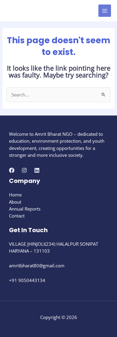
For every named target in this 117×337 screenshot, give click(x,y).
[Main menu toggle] (104, 11)
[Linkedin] (37, 170)
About (15, 202)
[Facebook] (11, 170)
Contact (17, 216)
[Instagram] (24, 170)
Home (15, 195)
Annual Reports (24, 209)
